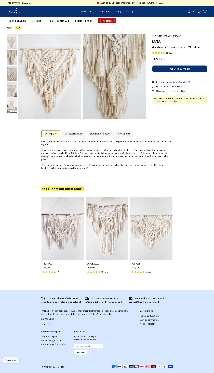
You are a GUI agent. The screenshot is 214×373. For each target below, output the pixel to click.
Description (51, 133)
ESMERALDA (93, 263)
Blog (118, 11)
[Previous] (21, 76)
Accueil (10, 28)
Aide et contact (87, 11)
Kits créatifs (17, 20)
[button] (204, 11)
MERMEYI (136, 263)
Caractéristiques (73, 133)
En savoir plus (105, 314)
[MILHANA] (62, 228)
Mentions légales (49, 336)
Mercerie (37, 20)
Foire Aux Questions (149, 315)
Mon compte (106, 11)
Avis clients (124, 133)
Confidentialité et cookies (54, 344)
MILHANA (47, 263)
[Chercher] (189, 11)
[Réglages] (194, 11)
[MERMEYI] (151, 228)
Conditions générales (51, 340)
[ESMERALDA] (107, 228)
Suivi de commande (149, 319)
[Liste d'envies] (199, 11)
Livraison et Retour (100, 133)
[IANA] (12, 41)
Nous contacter (147, 323)
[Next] (142, 76)
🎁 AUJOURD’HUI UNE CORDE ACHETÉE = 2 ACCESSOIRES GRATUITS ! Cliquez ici (123, 3)
